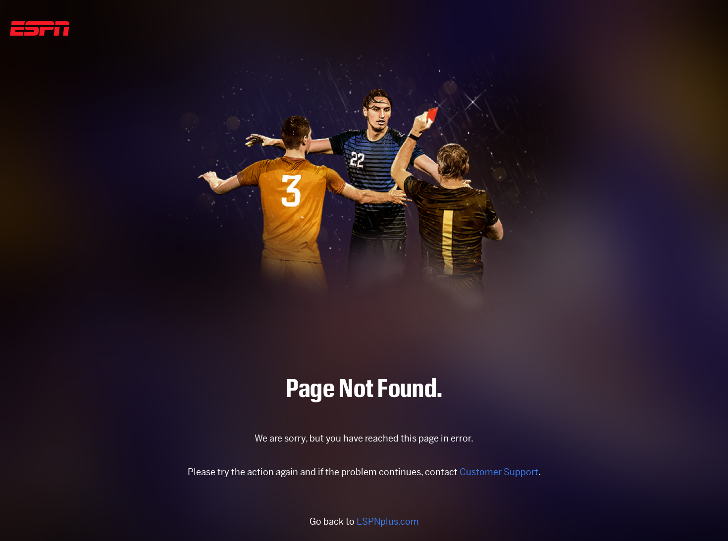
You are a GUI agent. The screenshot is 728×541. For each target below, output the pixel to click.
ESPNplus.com (388, 521)
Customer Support (499, 472)
